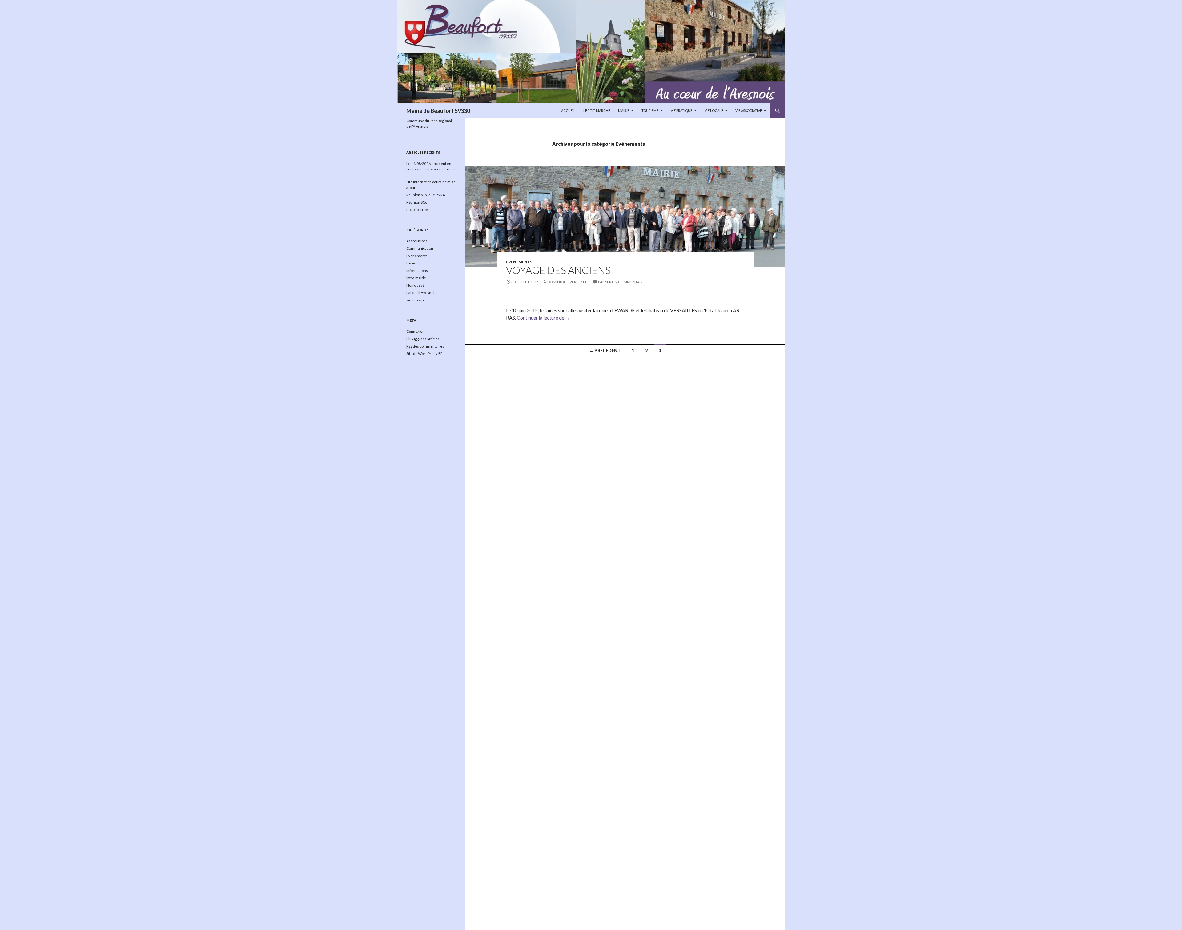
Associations (417, 241)
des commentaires (425, 346)
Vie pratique (681, 111)
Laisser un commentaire (621, 282)
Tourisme (649, 111)
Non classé (415, 285)
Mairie (623, 111)
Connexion (415, 331)
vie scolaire (415, 300)
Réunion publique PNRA (425, 195)
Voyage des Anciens (558, 270)
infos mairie (416, 278)
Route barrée (417, 209)
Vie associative (748, 111)
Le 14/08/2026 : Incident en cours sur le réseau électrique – (431, 169)
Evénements (519, 262)
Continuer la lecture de (543, 317)
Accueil (568, 111)
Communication (419, 248)
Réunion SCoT (417, 202)
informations (417, 270)
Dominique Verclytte (568, 282)
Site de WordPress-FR (424, 353)
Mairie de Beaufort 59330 (438, 110)
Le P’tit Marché (596, 111)
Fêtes (411, 263)
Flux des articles (423, 338)
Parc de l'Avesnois (421, 292)
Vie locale (714, 111)
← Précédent (605, 350)
